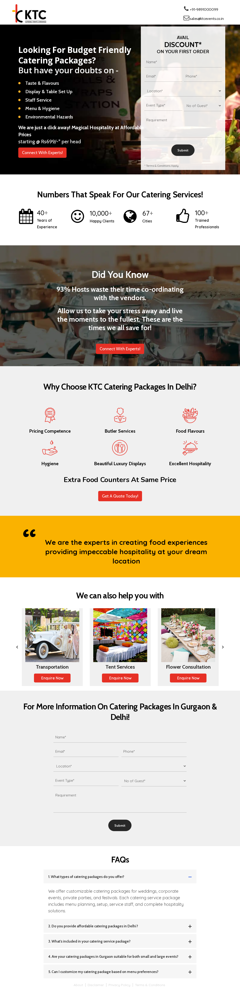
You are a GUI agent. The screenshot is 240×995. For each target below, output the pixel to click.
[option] (52, 647)
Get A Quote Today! (120, 496)
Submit (182, 150)
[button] (17, 647)
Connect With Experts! (42, 152)
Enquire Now (52, 678)
